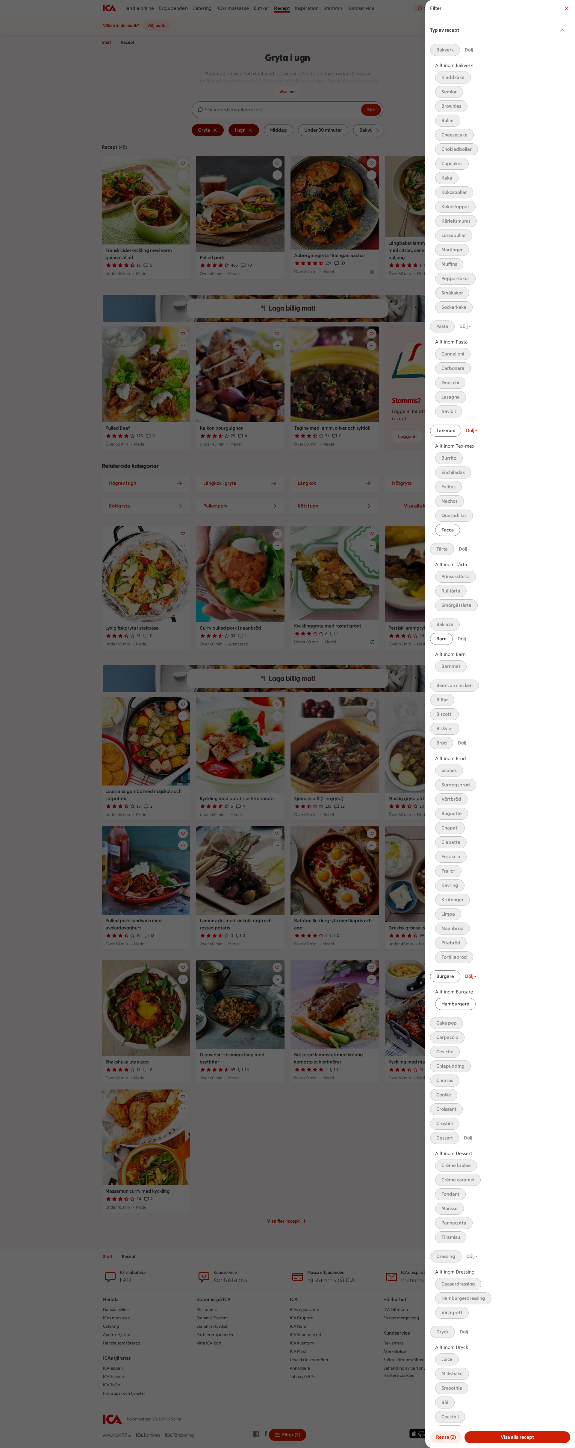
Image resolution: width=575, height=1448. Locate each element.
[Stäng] (567, 8)
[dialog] (500, 724)
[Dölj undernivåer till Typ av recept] (563, 30)
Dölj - (470, 50)
